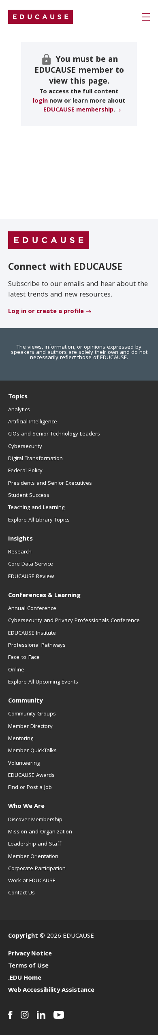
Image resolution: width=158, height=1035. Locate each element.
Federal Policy (25, 471)
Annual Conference (32, 608)
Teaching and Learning (36, 507)
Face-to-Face (24, 657)
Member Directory (30, 726)
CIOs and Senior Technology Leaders (54, 434)
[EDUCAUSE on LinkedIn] (41, 1015)
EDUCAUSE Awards (31, 775)
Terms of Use (28, 966)
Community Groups (32, 714)
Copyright (23, 936)
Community (25, 701)
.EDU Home (24, 978)
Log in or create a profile (46, 312)
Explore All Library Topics (39, 520)
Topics (18, 397)
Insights (20, 539)
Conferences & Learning (44, 596)
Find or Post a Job (30, 787)
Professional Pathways (37, 645)
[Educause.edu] (48, 241)
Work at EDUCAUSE (32, 881)
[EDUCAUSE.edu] (40, 17)
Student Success (28, 495)
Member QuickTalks (32, 751)
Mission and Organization (40, 832)
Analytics (19, 410)
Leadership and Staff (34, 844)
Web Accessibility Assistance (51, 990)
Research (20, 552)
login (40, 101)
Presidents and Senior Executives (50, 483)
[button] (146, 17)
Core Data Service (30, 564)
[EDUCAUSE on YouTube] (58, 1015)
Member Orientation (33, 856)
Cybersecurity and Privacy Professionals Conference (74, 620)
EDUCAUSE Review (31, 576)
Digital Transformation (35, 458)
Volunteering (24, 763)
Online (16, 670)
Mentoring (20, 738)
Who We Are (26, 806)
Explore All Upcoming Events (43, 682)
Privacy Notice (30, 954)
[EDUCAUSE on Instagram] (25, 1015)
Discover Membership (35, 820)
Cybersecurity (25, 446)
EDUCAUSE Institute (32, 633)
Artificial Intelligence (32, 422)
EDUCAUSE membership (78, 110)
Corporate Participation (37, 869)
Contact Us (21, 893)
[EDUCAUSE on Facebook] (10, 1015)
